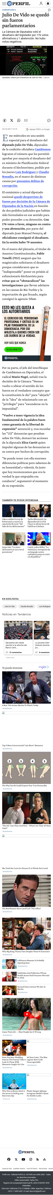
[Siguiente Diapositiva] (48, 637)
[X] (16, 1159)
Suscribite (14, 349)
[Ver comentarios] (49, 10)
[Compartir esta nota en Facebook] (4, 120)
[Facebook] (8, 1159)
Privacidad (43, 1169)
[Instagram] (30, 1159)
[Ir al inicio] (18, 3)
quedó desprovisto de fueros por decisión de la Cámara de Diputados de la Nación (26, 201)
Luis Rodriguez (44, 606)
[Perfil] (26, 1153)
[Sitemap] (44, 1159)
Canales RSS (7, 1169)
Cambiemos (43, 149)
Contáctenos (31, 1169)
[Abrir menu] (4, 3)
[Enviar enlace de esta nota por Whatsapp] (18, 120)
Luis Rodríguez (25, 172)
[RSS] (37, 1159)
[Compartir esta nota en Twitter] (11, 120)
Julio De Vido (9, 606)
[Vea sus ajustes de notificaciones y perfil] (48, 3)
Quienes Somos (19, 1169)
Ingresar (41, 3)
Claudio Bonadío (27, 606)
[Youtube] (23, 1159)
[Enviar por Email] (25, 120)
